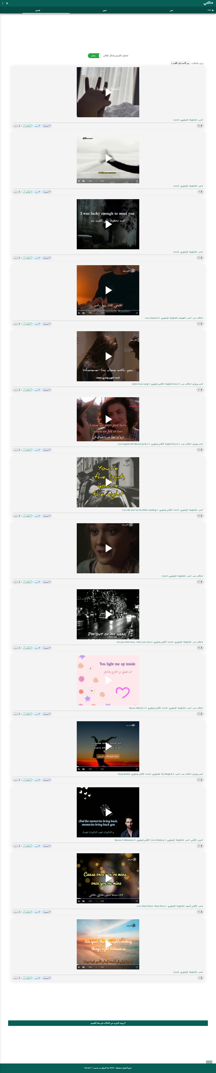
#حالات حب (197, 318)
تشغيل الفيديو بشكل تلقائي (115, 55)
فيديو (38, 10)
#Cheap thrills (124, 774)
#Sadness (157, 840)
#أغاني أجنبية (191, 906)
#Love (176, 120)
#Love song (143, 384)
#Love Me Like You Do (140, 510)
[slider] (108, 178)
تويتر (37, 126)
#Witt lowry (130, 642)
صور (105, 10)
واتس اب (26, 126)
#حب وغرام (197, 384)
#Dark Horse (148, 906)
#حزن (200, 840)
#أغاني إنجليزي (157, 384)
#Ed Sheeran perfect (139, 444)
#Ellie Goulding (149, 510)
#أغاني (193, 840)
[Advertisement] (108, 31)
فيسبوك (46, 126)
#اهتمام (182, 318)
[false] (2, 3)
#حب (200, 120)
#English (193, 120)
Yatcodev (87, 1068)
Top (209, 1063)
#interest (154, 318)
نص (171, 10)
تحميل (16, 126)
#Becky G (140, 708)
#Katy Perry (159, 906)
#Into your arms (143, 642)
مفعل (93, 55)
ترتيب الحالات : (197, 63)
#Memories (129, 840)
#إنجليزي (184, 120)
